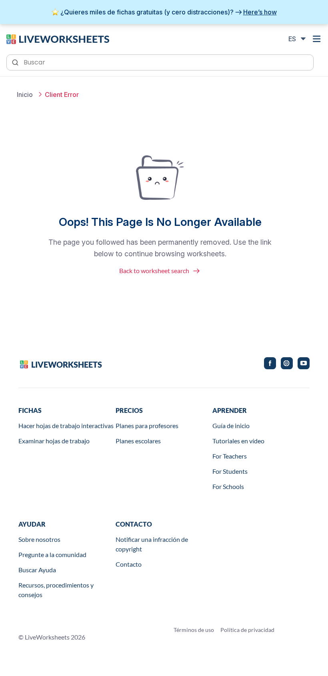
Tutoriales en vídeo (238, 441)
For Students (230, 471)
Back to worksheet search (154, 270)
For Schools (228, 486)
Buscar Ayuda (37, 569)
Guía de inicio (231, 425)
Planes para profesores (147, 425)
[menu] (317, 39)
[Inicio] (57, 38)
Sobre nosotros (39, 539)
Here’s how (260, 12)
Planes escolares (138, 441)
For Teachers (229, 456)
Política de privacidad (247, 629)
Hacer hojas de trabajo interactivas (66, 425)
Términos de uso (194, 629)
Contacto (129, 564)
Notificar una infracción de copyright (152, 544)
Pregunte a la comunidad (52, 554)
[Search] (16, 61)
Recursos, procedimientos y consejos (56, 589)
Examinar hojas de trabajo (54, 441)
